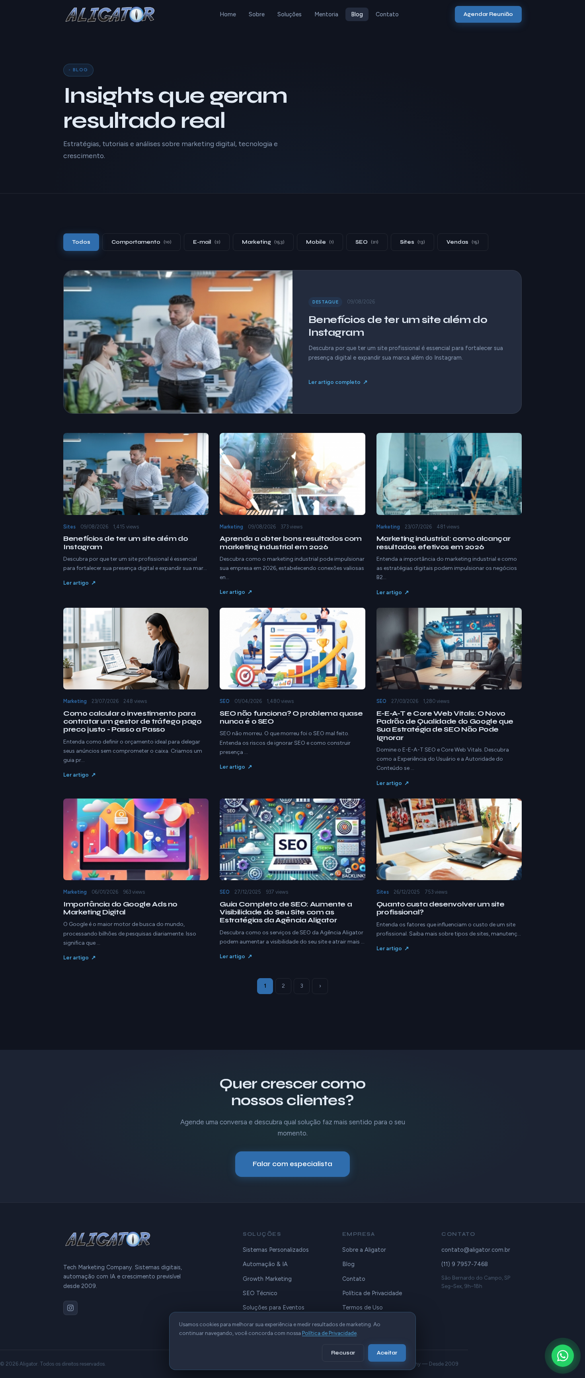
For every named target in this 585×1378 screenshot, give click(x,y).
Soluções (289, 14)
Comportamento (141, 242)
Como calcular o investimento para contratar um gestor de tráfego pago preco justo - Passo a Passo (132, 721)
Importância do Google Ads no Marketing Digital (120, 908)
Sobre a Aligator (364, 1249)
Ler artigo (76, 582)
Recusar (343, 1352)
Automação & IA (265, 1264)
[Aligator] (113, 14)
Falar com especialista (292, 1164)
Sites (412, 242)
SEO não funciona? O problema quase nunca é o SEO (291, 717)
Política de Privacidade (372, 1293)
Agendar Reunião (488, 14)
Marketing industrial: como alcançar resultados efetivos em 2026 (443, 542)
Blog (357, 14)
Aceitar (387, 1352)
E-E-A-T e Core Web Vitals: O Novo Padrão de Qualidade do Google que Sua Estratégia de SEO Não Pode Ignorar (444, 725)
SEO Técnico (260, 1293)
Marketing (263, 242)
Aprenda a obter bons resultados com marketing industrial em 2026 (291, 542)
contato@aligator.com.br (475, 1249)
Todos (81, 242)
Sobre (257, 14)
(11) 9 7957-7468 (464, 1264)
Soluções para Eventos (273, 1307)
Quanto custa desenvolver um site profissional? (440, 908)
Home (228, 14)
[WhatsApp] (563, 1356)
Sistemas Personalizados (276, 1249)
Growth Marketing (267, 1278)
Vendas (463, 242)
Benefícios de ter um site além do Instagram (125, 542)
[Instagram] (70, 1308)
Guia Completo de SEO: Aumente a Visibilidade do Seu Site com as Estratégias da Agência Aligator (286, 912)
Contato (387, 14)
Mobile (320, 242)
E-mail (206, 242)
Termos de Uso (362, 1307)
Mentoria (326, 14)
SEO (366, 242)
